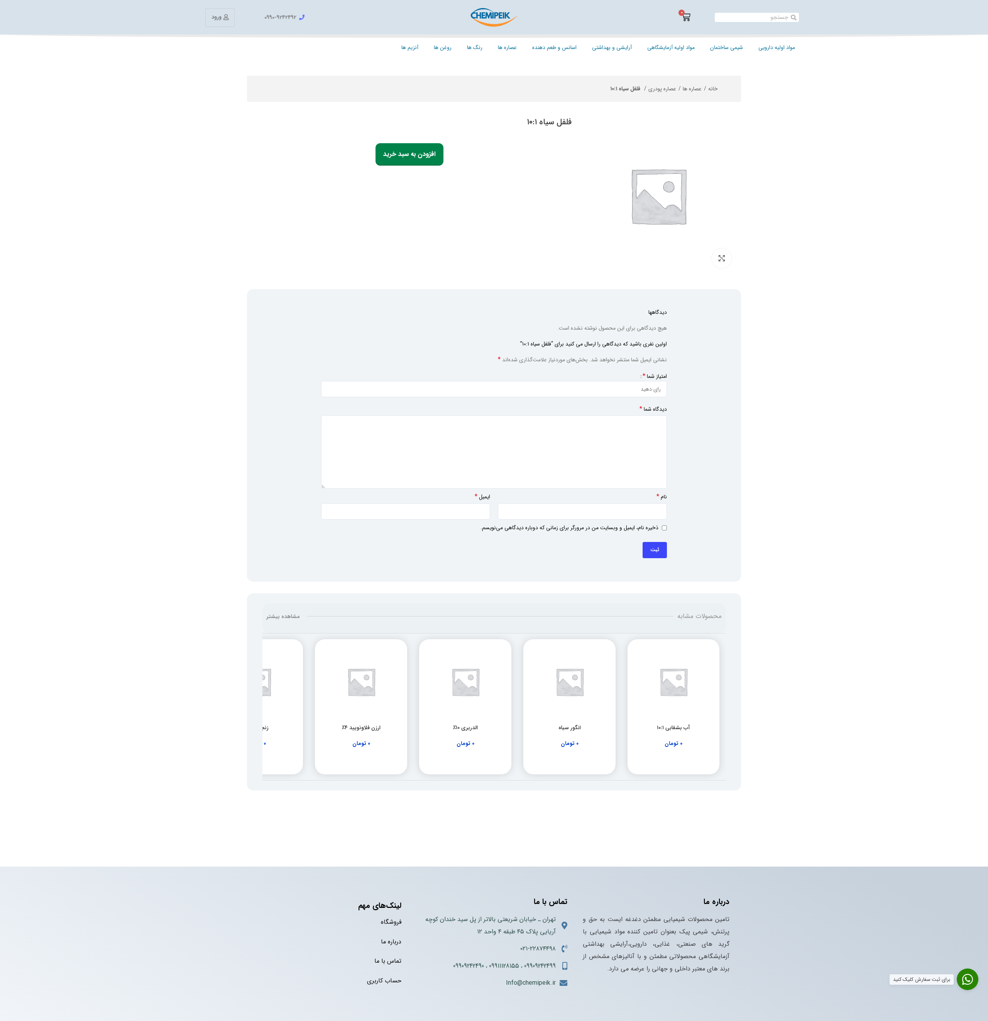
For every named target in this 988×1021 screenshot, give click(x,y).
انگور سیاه (569, 727)
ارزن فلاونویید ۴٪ (361, 727)
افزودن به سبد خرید (409, 154)
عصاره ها (507, 47)
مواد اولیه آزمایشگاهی (671, 47)
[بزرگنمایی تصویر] (721, 258)
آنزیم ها (409, 47)
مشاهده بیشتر (282, 616)
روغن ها (443, 47)
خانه (713, 89)
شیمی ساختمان (726, 47)
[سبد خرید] (686, 17)
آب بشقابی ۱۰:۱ (673, 727)
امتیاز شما (655, 376)
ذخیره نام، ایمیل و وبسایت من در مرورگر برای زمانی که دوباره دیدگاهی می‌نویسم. (569, 527)
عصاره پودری (662, 89)
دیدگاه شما (653, 409)
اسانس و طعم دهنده (554, 47)
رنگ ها (474, 47)
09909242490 (468, 966)
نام (661, 497)
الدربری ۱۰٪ (465, 727)
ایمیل (482, 497)
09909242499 (540, 966)
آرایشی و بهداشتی (612, 47)
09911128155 (504, 966)
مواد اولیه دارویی (776, 47)
